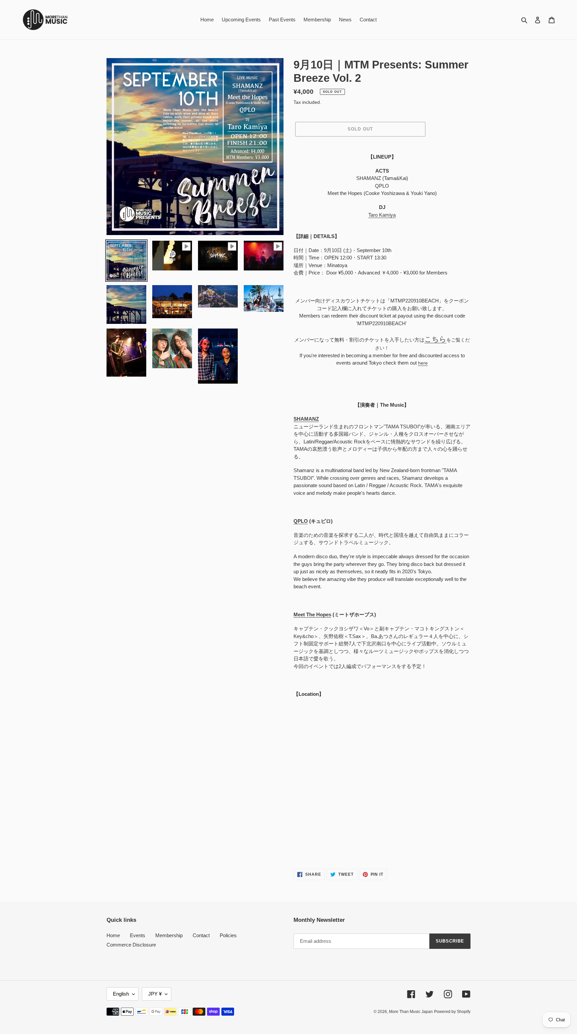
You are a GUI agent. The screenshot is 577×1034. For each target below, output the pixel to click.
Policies (228, 935)
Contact (201, 935)
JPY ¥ (155, 994)
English (121, 994)
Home (113, 935)
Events (137, 935)
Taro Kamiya (382, 215)
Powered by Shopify (452, 1011)
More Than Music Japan (411, 1011)
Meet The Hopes (312, 614)
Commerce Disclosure (131, 945)
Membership (169, 935)
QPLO (301, 521)
